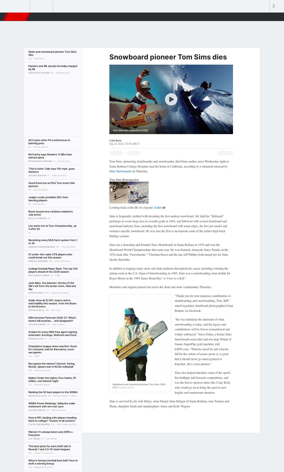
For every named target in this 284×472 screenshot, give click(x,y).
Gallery (158, 207)
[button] (264, 17)
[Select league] (18, 6)
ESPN (17, 17)
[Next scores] (273, 6)
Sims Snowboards (120, 171)
